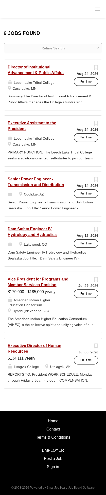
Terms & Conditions (53, 437)
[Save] (95, 69)
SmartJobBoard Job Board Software (71, 487)
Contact (53, 429)
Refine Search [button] (53, 48)
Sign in (53, 467)
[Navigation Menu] (97, 8)
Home (53, 421)
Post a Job (53, 458)
